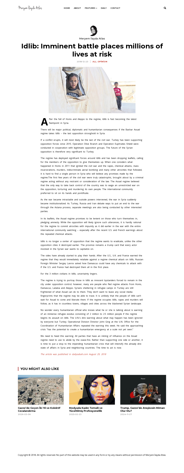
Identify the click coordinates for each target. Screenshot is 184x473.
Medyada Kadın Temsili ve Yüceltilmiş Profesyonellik (86, 409)
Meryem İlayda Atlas (92, 38)
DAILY (104, 8)
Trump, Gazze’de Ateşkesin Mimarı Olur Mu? (142, 409)
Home (67, 8)
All (95, 61)
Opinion (102, 61)
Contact (115, 8)
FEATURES (90, 8)
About (77, 8)
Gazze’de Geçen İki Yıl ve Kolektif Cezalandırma (39, 409)
